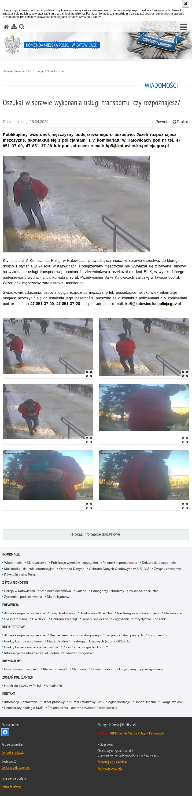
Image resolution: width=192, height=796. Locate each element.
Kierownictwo (36, 562)
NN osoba (79, 669)
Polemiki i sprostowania (120, 562)
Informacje (36, 71)
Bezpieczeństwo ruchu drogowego (75, 635)
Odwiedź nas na (5, 732)
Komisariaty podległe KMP (23, 708)
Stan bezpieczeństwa (55, 591)
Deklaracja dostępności (159, 562)
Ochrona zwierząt (64, 619)
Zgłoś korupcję (119, 702)
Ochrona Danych (71, 569)
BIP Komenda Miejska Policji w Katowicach (137, 733)
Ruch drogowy (13, 626)
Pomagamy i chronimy (107, 591)
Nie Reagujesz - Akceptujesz (138, 613)
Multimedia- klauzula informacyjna (29, 569)
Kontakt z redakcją (12, 752)
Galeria (81, 591)
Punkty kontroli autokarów (23, 641)
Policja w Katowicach (19, 591)
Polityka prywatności (110, 768)
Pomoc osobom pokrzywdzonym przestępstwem (127, 669)
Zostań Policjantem (17, 677)
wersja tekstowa (11, 786)
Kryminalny (11, 660)
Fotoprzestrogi (158, 635)
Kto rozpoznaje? (55, 669)
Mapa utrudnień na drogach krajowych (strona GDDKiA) (88, 641)
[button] (183, 27)
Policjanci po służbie (144, 591)
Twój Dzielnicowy (62, 613)
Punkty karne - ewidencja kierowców (31, 647)
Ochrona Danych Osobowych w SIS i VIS (119, 569)
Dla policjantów (58, 597)
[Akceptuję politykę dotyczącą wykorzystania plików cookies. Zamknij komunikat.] (185, 4)
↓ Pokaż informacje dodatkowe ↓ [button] (96, 534)
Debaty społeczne (95, 619)
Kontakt (8, 693)
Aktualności (54, 686)
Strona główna (13, 71)
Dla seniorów (173, 613)
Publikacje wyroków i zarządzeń (74, 562)
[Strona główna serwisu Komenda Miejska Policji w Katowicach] (6, 27)
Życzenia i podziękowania (23, 597)
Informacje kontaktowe (21, 702)
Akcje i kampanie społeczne (24, 613)
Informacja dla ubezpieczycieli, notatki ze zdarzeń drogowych (49, 653)
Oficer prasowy (53, 702)
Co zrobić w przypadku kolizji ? (85, 647)
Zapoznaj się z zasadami (112, 761)
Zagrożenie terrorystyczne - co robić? (140, 619)
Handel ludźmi (145, 702)
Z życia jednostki (15, 582)
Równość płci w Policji (20, 574)
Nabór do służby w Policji (22, 686)
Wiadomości (56, 71)
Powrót (161, 122)
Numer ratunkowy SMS (86, 702)
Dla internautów (15, 619)
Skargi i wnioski (171, 702)
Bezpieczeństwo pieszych (124, 635)
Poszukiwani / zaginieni (21, 669)
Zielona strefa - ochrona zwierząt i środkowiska (82, 708)
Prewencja (10, 604)
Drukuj (182, 122)
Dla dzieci (39, 619)
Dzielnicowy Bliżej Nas (96, 613)
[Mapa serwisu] (14, 27)
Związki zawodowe (168, 569)
